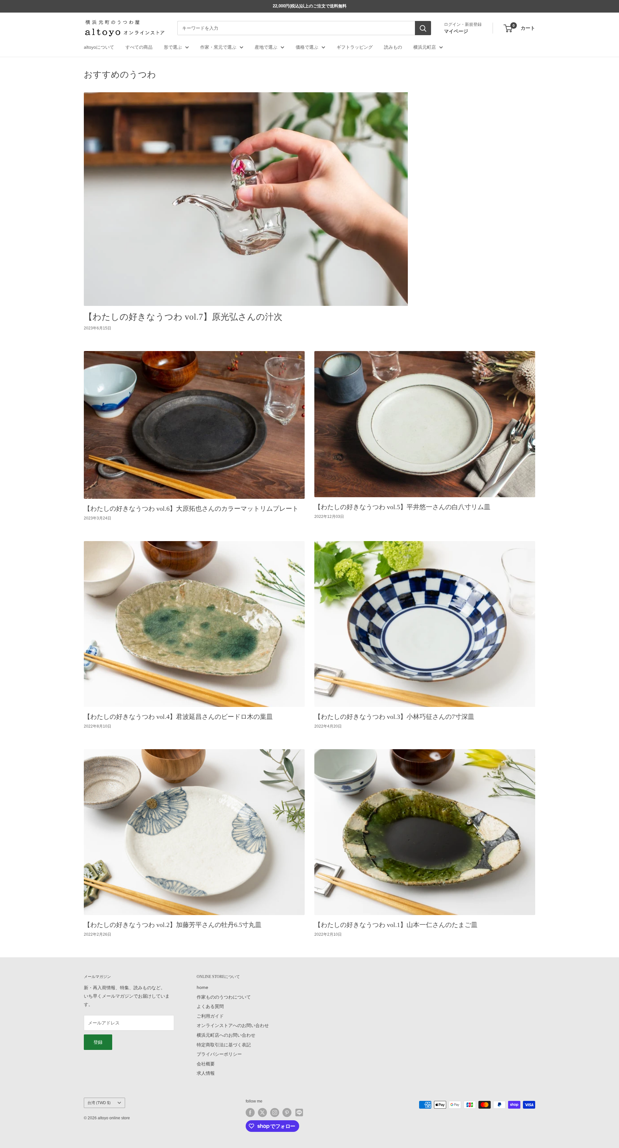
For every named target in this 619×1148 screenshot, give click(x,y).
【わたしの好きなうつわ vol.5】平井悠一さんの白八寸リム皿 (402, 506)
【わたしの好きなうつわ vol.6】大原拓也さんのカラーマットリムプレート (191, 508)
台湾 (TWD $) (99, 1103)
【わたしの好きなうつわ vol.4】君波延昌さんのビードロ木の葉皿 (178, 716)
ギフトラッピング (355, 47)
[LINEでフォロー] (299, 1112)
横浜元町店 (424, 47)
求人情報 (206, 1073)
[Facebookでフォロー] (250, 1112)
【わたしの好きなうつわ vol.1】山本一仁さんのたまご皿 (395, 924)
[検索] (423, 28)
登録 (98, 1042)
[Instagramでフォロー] (274, 1112)
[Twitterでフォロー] (262, 1112)
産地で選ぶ (266, 47)
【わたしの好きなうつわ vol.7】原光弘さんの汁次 (183, 317)
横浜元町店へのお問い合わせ (226, 1035)
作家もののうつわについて (224, 997)
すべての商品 (138, 47)
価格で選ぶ (307, 47)
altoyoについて (99, 47)
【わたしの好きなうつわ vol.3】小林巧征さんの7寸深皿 (394, 716)
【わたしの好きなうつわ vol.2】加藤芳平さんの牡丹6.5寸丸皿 (172, 924)
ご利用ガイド (210, 1016)
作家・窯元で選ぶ (218, 47)
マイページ (456, 31)
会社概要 (206, 1063)
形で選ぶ (173, 47)
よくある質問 (210, 1006)
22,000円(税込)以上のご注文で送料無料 (310, 6)
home (202, 987)
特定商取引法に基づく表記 (224, 1044)
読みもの (393, 47)
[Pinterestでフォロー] (286, 1112)
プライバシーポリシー (219, 1054)
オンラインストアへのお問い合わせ (233, 1025)
